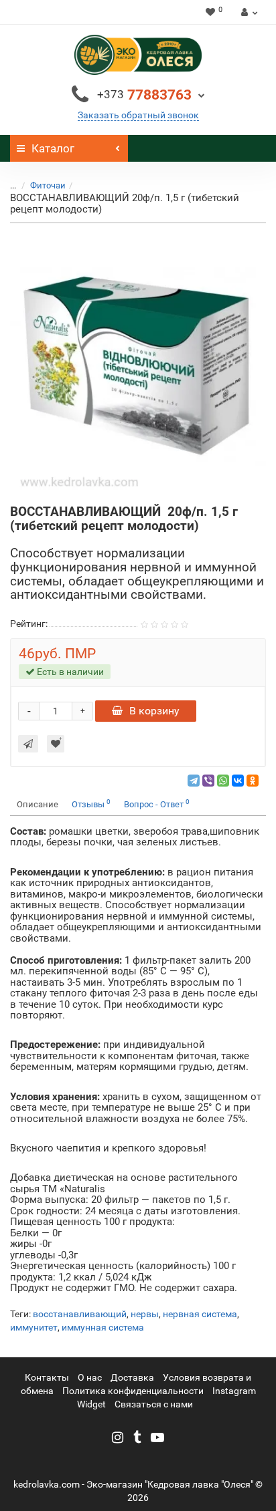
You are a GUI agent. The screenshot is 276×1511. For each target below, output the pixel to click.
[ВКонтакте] (238, 781)
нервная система (200, 1314)
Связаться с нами (154, 1404)
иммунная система (103, 1327)
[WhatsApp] (223, 781)
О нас (90, 1377)
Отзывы (91, 803)
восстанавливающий (80, 1314)
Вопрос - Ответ (157, 803)
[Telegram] (194, 781)
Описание (37, 804)
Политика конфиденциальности (133, 1390)
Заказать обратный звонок (138, 115)
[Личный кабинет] (247, 12)
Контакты (47, 1377)
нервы (145, 1314)
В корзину (154, 710)
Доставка (132, 1377)
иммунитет (34, 1327)
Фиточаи (48, 185)
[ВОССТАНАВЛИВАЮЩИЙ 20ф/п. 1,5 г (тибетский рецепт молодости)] (138, 364)
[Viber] (208, 781)
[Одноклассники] (253, 781)
